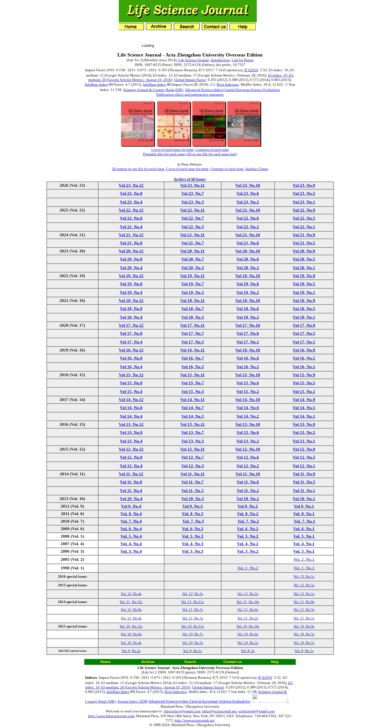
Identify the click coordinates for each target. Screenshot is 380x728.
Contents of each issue (212, 149)
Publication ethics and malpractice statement (190, 94)
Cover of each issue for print (172, 149)
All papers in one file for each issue (138, 169)
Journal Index (132, 701)
